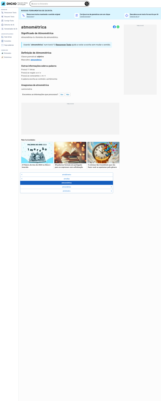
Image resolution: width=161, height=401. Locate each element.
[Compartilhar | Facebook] (114, 26)
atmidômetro (66, 174)
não (67, 94)
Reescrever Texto (63, 45)
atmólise (67, 179)
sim (61, 94)
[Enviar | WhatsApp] (118, 26)
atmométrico (36, 60)
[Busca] (87, 4)
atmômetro (66, 191)
